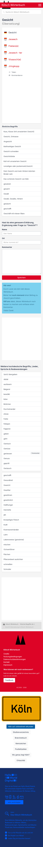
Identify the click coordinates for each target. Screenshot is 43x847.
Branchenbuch (21, 738)
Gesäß (6, 194)
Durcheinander (9, 409)
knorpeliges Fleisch (11, 520)
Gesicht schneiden (11, 151)
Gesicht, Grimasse (11, 137)
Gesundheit (8, 480)
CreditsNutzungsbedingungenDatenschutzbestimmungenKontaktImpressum (15, 659)
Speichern (21, 278)
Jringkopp (13, 66)
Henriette (7, 510)
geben (6, 434)
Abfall (6, 379)
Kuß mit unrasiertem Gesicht (15, 161)
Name (4, 230)
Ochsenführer (9, 549)
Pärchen (7, 554)
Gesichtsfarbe (9, 156)
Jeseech (13, 39)
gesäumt (7, 204)
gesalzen (7, 184)
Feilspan (7, 424)
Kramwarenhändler (11, 530)
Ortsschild (21, 760)
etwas (6, 414)
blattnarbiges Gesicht (12, 146)
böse (6, 399)
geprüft (6, 463)
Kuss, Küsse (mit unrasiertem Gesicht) (19, 132)
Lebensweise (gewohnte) (14, 540)
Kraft (5, 525)
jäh (5, 515)
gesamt (7, 189)
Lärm (6, 535)
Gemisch (7, 444)
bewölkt (7, 394)
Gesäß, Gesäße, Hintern (13, 199)
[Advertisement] (21, 101)
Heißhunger (8, 505)
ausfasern (8, 384)
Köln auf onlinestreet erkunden (20, 726)
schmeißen (8, 564)
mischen (7, 545)
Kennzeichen (21, 743)
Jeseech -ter (15, 52)
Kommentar (7, 247)
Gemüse (7, 449)
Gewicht (7, 485)
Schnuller (7, 569)
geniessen (22, 453)
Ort (3, 238)
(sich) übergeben (10, 374)
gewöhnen (8, 495)
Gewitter (7, 490)
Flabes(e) (13, 46)
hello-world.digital (14, 802)
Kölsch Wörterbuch (13, 5)
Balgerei (7, 389)
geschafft (7, 209)
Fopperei (7, 429)
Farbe (6, 419)
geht (5, 439)
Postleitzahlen (21, 749)
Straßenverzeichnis (21, 732)
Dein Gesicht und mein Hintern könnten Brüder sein (19, 172)
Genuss (7, 458)
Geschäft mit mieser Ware (14, 214)
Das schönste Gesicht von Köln (16, 179)
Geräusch (7, 468)
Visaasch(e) (14, 59)
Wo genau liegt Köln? (21, 755)
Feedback (9, 680)
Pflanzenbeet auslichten (13, 559)
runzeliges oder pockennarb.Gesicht (18, 166)
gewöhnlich (8, 500)
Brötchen (7, 404)
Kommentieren (17, 75)
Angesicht (8, 142)
